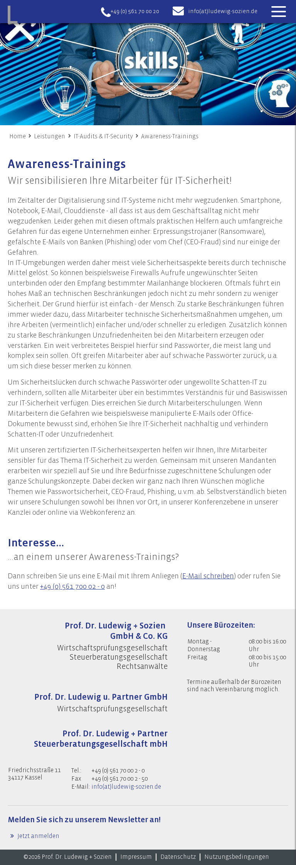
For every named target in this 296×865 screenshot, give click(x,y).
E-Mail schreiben (208, 576)
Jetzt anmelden (37, 836)
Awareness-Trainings (169, 136)
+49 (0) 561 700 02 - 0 (72, 586)
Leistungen (49, 136)
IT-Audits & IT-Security (103, 136)
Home (17, 136)
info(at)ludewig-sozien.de (222, 11)
